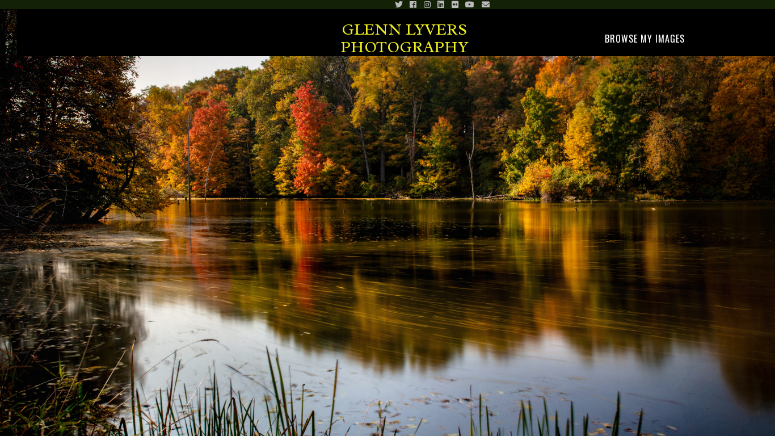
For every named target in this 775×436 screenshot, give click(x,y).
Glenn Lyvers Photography (404, 38)
